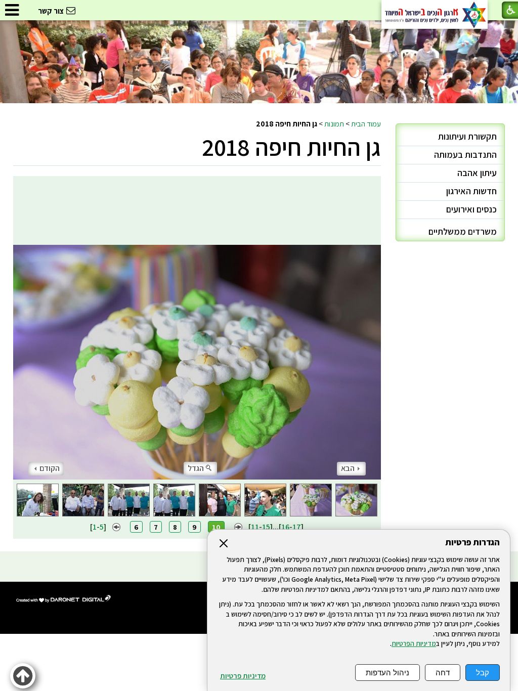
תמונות (334, 123)
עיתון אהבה (477, 173)
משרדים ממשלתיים (462, 231)
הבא (348, 468)
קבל (482, 672)
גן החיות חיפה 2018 (291, 147)
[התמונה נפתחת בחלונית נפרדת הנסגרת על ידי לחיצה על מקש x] (197, 328)
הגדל (196, 468)
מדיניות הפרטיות (414, 643)
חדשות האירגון (471, 191)
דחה (443, 672)
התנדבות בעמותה (465, 154)
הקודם (49, 468)
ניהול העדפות (387, 672)
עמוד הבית (366, 123)
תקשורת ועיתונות (467, 136)
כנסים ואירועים (471, 209)
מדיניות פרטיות (243, 675)
